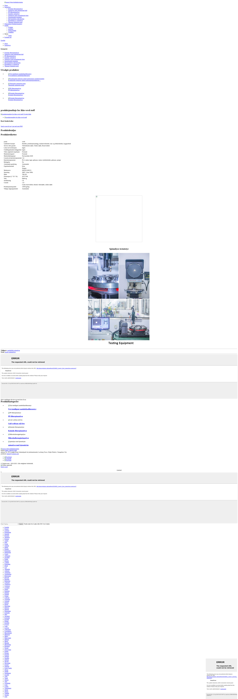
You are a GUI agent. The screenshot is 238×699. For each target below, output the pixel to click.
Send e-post (4, 467)
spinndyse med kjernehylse (18, 445)
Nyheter (10, 27)
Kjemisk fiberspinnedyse (15, 9)
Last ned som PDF (17, 126)
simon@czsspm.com (13, 454)
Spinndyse (7, 7)
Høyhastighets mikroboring (16, 19)
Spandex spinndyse (14, 14)
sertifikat (10, 29)
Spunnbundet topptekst (15, 17)
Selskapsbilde (12, 30)
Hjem (6, 5)
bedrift (6, 25)
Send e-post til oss (6, 126)
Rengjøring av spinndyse (15, 20)
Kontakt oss (7, 37)
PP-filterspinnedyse (14, 12)
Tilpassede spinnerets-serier (16, 85)
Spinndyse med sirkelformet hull (17, 10)
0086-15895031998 (11, 450)
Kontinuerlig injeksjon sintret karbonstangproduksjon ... (24, 80)
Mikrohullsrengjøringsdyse (18, 438)
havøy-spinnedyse (10, 352)
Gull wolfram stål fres (16, 424)
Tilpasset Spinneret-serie (15, 22)
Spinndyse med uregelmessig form (18, 15)
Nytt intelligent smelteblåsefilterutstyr (19, 75)
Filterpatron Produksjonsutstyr (13, 24)
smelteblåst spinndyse (13, 350)
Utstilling (11, 32)
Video (10, 35)
